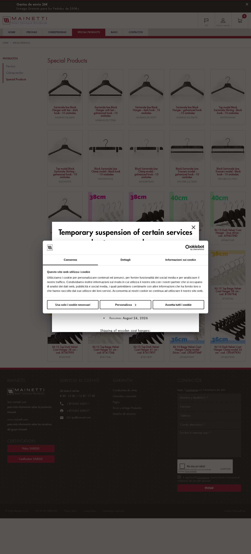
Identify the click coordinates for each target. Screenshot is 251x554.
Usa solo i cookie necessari (72, 304)
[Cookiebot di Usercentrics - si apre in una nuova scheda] (188, 247)
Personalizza (123, 304)
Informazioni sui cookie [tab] (180, 259)
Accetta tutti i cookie (178, 304)
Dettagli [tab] (126, 259)
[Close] (193, 227)
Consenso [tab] (70, 259)
